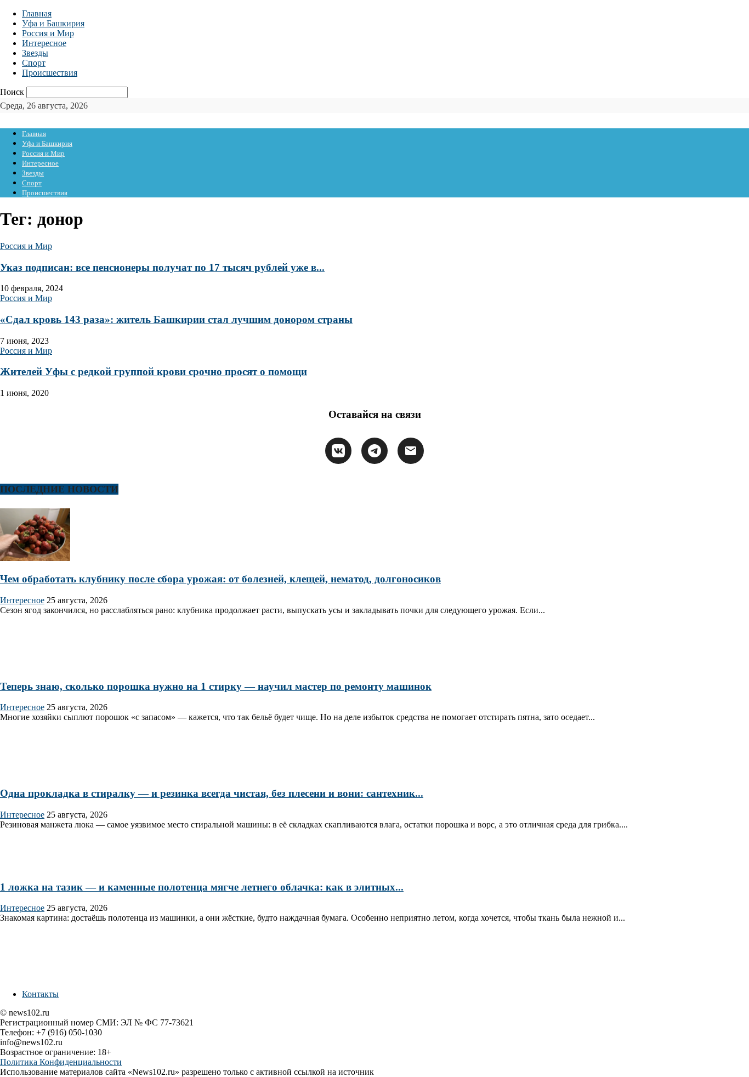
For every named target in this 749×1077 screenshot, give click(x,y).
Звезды (35, 53)
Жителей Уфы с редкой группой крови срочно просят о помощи (153, 371)
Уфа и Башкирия (53, 23)
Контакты (40, 994)
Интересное (44, 43)
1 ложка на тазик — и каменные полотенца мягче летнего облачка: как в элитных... (202, 887)
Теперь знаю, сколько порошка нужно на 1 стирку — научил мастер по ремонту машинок (216, 686)
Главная (37, 13)
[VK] (338, 451)
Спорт (34, 62)
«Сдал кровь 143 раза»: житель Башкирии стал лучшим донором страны (176, 319)
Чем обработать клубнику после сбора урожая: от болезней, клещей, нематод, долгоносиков (220, 579)
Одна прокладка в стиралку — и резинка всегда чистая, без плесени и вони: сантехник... (211, 793)
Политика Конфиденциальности (61, 1062)
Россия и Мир (48, 33)
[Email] (411, 451)
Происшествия (49, 72)
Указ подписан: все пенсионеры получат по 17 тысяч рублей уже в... (162, 267)
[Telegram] (374, 451)
